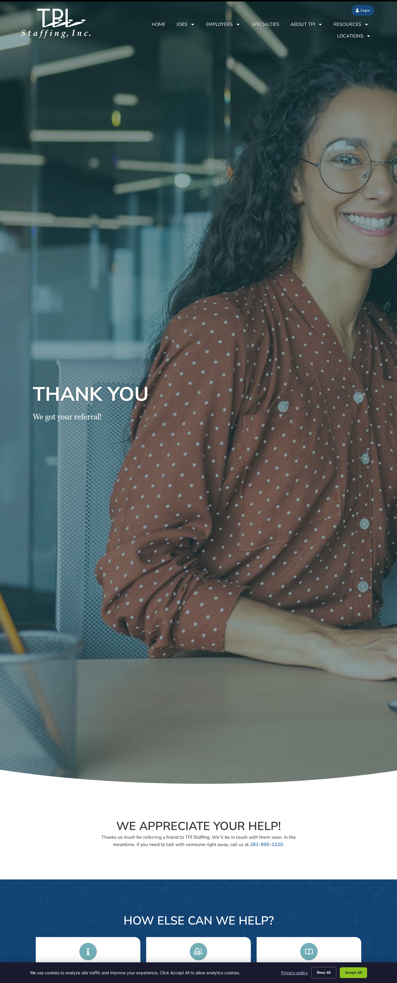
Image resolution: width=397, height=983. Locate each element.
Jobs (181, 24)
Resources (347, 24)
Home (158, 24)
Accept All (353, 972)
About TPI (302, 24)
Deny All (324, 972)
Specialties (265, 24)
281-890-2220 (266, 844)
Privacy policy (294, 972)
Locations (350, 36)
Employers (219, 24)
